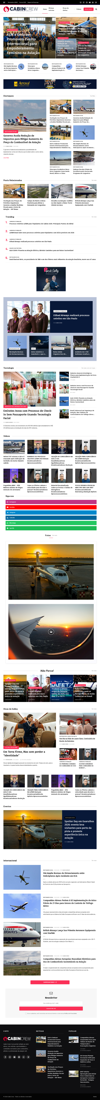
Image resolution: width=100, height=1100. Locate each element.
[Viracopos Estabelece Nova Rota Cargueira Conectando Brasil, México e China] (45, 66)
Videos (78, 9)
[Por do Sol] (51, 632)
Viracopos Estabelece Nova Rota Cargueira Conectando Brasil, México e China (34, 68)
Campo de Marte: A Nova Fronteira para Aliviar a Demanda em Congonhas (36, 203)
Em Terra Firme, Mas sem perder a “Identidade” (24, 753)
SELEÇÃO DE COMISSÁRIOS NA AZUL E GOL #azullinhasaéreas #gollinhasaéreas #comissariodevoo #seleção (62, 461)
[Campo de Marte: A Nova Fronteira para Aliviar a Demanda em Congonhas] (38, 191)
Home (45, 9)
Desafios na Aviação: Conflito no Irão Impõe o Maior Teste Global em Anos (62, 203)
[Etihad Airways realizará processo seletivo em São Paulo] (28, 317)
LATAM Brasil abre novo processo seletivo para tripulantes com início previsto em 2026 (41, 233)
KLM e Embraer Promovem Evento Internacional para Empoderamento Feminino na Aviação (23, 43)
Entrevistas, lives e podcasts (68, 736)
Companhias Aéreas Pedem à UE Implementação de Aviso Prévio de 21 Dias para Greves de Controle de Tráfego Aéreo (58, 68)
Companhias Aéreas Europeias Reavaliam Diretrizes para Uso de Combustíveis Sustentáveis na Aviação (69, 960)
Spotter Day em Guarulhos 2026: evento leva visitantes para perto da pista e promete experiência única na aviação (15, 690)
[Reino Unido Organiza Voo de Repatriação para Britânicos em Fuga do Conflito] (61, 342)
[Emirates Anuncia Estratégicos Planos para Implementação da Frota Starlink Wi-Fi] (64, 376)
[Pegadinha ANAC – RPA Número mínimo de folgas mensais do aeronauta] (14, 476)
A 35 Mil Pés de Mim (11, 747)
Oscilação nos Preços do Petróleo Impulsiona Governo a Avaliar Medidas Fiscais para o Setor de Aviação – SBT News (73, 30)
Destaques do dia (12, 30)
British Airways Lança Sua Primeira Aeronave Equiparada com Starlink (82, 68)
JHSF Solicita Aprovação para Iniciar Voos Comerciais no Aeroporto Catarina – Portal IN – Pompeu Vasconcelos (88, 1077)
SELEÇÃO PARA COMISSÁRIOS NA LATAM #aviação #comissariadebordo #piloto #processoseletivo (85, 460)
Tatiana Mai (9, 759)
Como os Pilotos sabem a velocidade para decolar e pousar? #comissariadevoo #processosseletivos (37, 489)
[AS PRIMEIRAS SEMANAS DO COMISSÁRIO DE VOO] (68, 754)
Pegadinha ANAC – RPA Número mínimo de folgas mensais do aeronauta (13, 488)
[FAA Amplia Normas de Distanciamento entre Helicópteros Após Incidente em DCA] (21, 66)
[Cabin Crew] (21, 9)
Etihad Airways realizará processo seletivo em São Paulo (30, 241)
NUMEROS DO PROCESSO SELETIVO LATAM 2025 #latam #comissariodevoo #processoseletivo (37, 460)
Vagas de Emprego (33, 2)
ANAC (33, 348)
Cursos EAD (22, 2)
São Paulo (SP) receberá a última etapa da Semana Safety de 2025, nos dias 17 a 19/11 (60, 691)
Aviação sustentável (15, 248)
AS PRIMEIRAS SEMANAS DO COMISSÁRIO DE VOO (67, 765)
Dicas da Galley (66, 9)
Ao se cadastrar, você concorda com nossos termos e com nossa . (52, 1013)
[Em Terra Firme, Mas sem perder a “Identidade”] (29, 730)
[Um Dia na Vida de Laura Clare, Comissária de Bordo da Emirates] (78, 724)
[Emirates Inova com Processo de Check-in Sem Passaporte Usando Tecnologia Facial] (29, 389)
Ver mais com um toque (88, 368)
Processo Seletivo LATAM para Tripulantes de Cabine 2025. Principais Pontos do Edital (41, 224)
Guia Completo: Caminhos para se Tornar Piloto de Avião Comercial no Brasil (85, 692)
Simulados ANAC (13, 2)
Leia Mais (6, 158)
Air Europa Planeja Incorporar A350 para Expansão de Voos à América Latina (87, 1059)
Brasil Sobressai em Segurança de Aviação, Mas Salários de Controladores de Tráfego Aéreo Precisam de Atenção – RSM (82, 413)
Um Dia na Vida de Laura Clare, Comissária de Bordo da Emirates (77, 740)
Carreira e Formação (15, 221)
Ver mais (94, 180)
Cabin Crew (9, 146)
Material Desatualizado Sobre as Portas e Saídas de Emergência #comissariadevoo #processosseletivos (61, 490)
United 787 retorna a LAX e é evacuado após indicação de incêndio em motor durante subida (14, 460)
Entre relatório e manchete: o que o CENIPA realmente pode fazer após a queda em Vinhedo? (38, 353)
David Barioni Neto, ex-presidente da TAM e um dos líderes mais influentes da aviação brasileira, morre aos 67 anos (52, 259)
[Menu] (4, 2)
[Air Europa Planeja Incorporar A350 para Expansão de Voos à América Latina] (74, 1058)
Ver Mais (92, 96)
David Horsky (9, 422)
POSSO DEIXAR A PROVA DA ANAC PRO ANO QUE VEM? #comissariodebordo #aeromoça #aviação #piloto (86, 489)
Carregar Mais (49, 982)
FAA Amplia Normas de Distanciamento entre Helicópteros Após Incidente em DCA (10, 68)
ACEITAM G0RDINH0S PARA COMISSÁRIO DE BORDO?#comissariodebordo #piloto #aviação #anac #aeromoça (87, 766)
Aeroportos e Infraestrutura (15, 406)
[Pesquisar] (96, 9)
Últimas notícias (51, 9)
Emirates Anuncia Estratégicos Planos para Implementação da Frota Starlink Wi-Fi (83, 375)
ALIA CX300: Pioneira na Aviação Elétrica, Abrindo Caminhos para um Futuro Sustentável (41, 250)
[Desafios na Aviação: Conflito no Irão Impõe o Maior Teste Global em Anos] (62, 191)
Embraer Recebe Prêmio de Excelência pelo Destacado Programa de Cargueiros (86, 50)
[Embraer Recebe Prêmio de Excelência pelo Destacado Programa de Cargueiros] (84, 158)
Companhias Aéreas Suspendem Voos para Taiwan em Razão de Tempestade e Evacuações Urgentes (88, 1042)
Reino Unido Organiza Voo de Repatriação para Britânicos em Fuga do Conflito (60, 353)
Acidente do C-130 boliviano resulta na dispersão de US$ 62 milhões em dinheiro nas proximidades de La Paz (83, 353)
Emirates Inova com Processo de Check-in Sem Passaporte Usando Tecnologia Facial (27, 414)
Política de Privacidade (70, 1013)
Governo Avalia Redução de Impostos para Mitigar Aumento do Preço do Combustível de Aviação (66, 48)
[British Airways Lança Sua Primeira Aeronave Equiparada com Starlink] (93, 66)
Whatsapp (88, 9)
